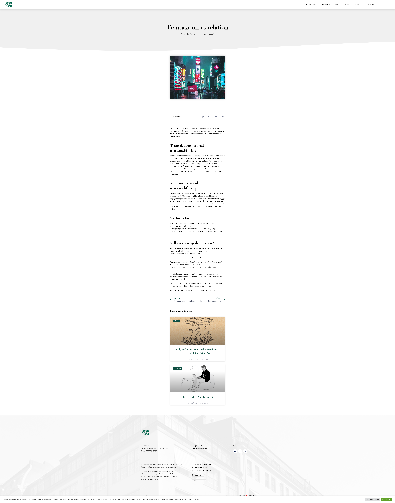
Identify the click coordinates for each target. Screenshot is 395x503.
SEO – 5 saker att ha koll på (197, 396)
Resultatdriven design (199, 467)
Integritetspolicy (197, 478)
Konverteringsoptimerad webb (202, 464)
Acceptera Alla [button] (386, 499)
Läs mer (196, 499)
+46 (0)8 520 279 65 (200, 446)
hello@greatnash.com (199, 449)
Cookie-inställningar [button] (373, 499)
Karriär (337, 4)
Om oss (357, 4)
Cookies (194, 481)
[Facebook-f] (240, 451)
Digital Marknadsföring (200, 470)
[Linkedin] (235, 451)
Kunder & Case (311, 4)
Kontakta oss (369, 4)
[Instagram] (245, 451)
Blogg (347, 4)
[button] (202, 116)
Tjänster (325, 4)
